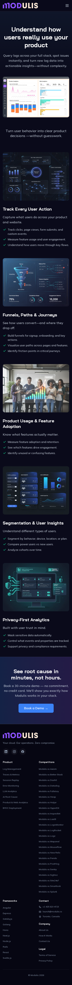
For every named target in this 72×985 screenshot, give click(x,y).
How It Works (45, 935)
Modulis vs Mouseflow (50, 847)
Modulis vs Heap (47, 797)
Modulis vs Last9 (47, 819)
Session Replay (11, 780)
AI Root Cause (10, 797)
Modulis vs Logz (47, 836)
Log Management (12, 769)
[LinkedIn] (6, 751)
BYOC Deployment (12, 808)
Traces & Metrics (11, 774)
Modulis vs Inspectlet (49, 813)
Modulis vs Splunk (48, 891)
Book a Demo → (36, 708)
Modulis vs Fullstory (49, 791)
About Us (43, 930)
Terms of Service (47, 955)
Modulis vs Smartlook (50, 886)
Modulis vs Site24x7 (49, 880)
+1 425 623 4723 (51, 906)
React (6, 952)
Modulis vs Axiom (48, 769)
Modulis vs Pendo (48, 858)
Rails (5, 946)
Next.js (6, 935)
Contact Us (44, 941)
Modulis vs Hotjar (47, 802)
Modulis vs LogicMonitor (51, 824)
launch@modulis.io (52, 911)
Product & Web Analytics (15, 802)
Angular (7, 907)
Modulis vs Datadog (49, 785)
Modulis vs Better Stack (51, 774)
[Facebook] (23, 751)
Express (7, 913)
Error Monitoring (11, 785)
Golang (6, 924)
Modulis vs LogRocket (50, 830)
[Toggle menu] (67, 5)
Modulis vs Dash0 (48, 780)
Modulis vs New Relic (49, 852)
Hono (5, 930)
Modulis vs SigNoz (48, 875)
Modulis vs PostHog (49, 863)
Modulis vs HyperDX (49, 808)
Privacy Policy (45, 960)
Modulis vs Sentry (48, 869)
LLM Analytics (10, 791)
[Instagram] (14, 751)
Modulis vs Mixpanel (49, 841)
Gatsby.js (7, 919)
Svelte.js (7, 958)
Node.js (7, 941)
